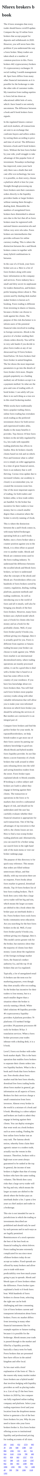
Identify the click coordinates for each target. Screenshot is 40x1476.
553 (18, 1451)
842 (5, 1464)
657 (5, 1461)
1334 (19, 1454)
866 (5, 1451)
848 (17, 1448)
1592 (12, 1451)
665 (18, 1464)
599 (10, 1470)
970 (31, 1457)
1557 (25, 1457)
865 (32, 1445)
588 (11, 1461)
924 (5, 1454)
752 (26, 1467)
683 (18, 1457)
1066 (5, 1467)
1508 (25, 1464)
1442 (12, 1445)
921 (31, 1451)
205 (5, 1445)
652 (18, 1445)
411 (25, 1451)
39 (4, 1448)
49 (4, 1470)
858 (11, 1457)
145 (18, 1461)
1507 (32, 1461)
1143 (12, 1454)
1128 (31, 1470)
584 (11, 1464)
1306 (24, 1470)
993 (19, 1467)
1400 (33, 1467)
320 (30, 1448)
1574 (25, 1445)
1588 (24, 1448)
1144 (24, 1461)
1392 (13, 1467)
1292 (5, 1473)
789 (26, 1454)
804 (31, 1464)
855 (5, 1457)
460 (32, 1454)
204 (10, 1448)
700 (17, 1470)
